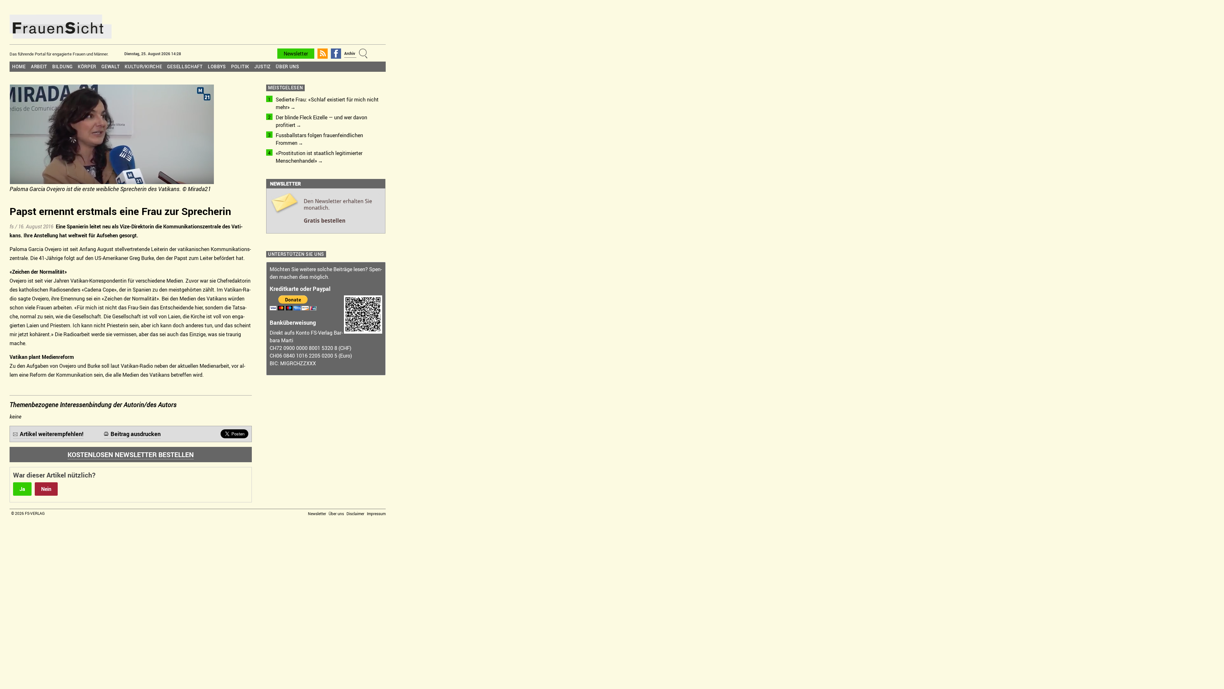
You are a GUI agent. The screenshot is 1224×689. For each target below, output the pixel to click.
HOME (19, 66)
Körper (87, 66)
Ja (22, 489)
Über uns (287, 66)
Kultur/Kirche (143, 66)
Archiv (349, 53)
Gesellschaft (184, 66)
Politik (240, 66)
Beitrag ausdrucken (136, 434)
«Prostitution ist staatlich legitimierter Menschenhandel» (319, 157)
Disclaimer (355, 513)
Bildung (62, 66)
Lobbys (217, 66)
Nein (46, 489)
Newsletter (296, 53)
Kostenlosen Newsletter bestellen (131, 454)
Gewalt (110, 66)
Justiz (262, 66)
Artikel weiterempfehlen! (52, 434)
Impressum (376, 513)
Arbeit (39, 66)
